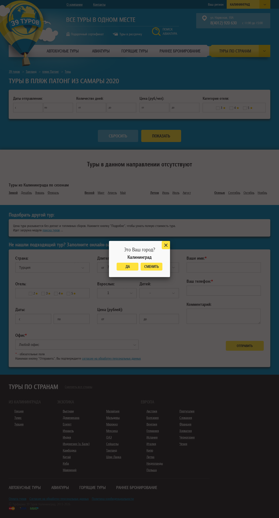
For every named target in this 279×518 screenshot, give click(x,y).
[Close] (166, 245)
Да (128, 266)
